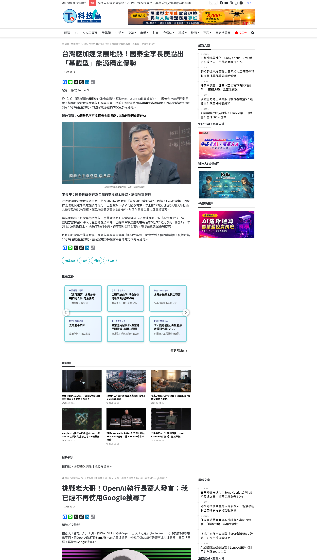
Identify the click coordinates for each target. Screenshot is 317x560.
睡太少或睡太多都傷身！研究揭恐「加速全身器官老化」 (170, 397)
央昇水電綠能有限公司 (165, 303)
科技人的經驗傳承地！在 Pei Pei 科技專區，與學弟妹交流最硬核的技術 (144, 3)
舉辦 (92, 98)
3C (76, 32)
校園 (194, 32)
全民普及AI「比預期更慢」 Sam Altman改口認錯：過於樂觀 (167, 435)
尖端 (131, 32)
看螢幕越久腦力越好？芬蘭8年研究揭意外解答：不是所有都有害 (81, 397)
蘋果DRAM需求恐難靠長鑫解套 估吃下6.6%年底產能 (126, 397)
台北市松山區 (119, 290)
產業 (143, 32)
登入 (249, 3)
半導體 (106, 32)
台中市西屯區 (162, 290)
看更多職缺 (178, 350)
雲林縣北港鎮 (77, 290)
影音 (155, 32)
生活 (118, 32)
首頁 (66, 43)
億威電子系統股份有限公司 (125, 333)
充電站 (167, 32)
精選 (67, 32)
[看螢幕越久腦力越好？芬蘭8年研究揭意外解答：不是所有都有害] (82, 381)
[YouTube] (226, 3)
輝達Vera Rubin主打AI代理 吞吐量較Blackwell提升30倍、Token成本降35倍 (125, 436)
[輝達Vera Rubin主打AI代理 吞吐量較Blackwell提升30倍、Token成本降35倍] (126, 419)
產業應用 (75, 43)
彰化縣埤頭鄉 (77, 321)
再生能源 (151, 103)
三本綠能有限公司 (78, 303)
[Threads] (241, 3)
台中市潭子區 (119, 321)
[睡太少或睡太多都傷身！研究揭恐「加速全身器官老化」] (171, 381)
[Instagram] (231, 3)
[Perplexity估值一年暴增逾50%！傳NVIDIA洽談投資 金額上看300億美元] (82, 419)
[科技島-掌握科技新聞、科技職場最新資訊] (82, 16)
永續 (84, 43)
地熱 (97, 260)
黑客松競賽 (223, 32)
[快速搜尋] (252, 33)
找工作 (242, 32)
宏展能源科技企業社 (79, 333)
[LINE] (236, 3)
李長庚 (110, 260)
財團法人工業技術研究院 (124, 303)
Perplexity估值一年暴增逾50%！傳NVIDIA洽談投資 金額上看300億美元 (81, 435)
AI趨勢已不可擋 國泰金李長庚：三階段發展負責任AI (111, 115)
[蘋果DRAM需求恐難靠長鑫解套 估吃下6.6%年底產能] (126, 381)
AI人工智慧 (90, 32)
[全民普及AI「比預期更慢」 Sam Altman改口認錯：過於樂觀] (171, 419)
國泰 (164, 98)
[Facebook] (221, 3)
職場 (181, 32)
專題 (206, 32)
